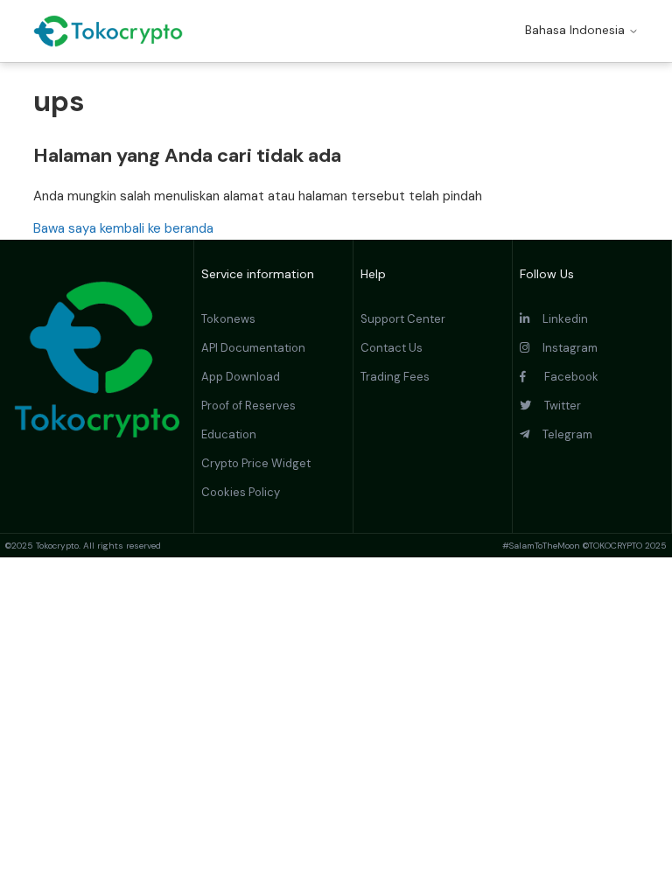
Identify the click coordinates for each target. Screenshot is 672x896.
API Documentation (253, 347)
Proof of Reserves (248, 405)
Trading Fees (395, 376)
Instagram (563, 347)
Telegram (560, 434)
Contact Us (391, 347)
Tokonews (228, 319)
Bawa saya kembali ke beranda (123, 228)
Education (228, 434)
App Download (240, 376)
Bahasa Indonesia (576, 30)
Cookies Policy (240, 492)
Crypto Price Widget (256, 463)
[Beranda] (108, 31)
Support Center (402, 319)
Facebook (562, 376)
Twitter (556, 405)
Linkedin (558, 319)
